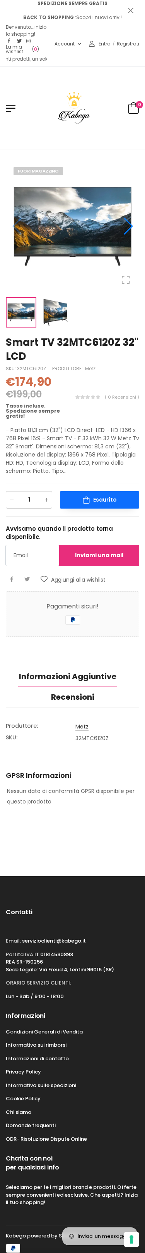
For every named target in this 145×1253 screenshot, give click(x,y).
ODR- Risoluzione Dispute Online (46, 1139)
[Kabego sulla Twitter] (19, 41)
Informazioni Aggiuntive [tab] (67, 676)
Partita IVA (19, 954)
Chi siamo (18, 1112)
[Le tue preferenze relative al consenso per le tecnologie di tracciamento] (131, 1239)
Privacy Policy (23, 1071)
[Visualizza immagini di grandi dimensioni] (125, 280)
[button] (127, 226)
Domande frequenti (31, 1125)
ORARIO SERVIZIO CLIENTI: (38, 982)
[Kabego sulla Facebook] (10, 41)
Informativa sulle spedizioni (41, 1085)
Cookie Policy (23, 1098)
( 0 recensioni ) (122, 397)
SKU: (11, 368)
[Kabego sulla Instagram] (29, 41)
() (22, 49)
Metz (90, 368)
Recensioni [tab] (72, 697)
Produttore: (68, 368)
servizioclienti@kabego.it (54, 941)
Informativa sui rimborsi (36, 1045)
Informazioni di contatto (37, 1058)
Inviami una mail (99, 555)
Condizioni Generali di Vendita (44, 1031)
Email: (13, 941)
